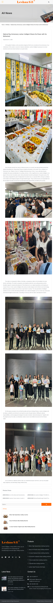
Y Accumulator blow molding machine (38, 560)
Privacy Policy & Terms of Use (44, 601)
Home (3, 24)
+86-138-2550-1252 (33, 584)
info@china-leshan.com (34, 581)
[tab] (26, 508)
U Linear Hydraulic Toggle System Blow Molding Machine (22, 526)
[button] (26, 508)
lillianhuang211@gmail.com (35, 579)
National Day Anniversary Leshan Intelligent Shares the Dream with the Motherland (29, 24)
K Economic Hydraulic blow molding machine (40, 556)
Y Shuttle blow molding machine (37, 563)
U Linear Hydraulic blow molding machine (39, 553)
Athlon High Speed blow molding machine (18, 514)
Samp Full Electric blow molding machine (39, 549)
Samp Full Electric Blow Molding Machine (18, 520)
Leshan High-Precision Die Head (37, 567)
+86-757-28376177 (33, 576)
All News (8, 24)
